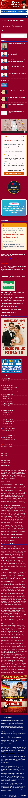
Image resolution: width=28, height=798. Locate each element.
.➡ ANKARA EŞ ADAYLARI (7, 383)
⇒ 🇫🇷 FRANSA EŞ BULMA (6, 437)
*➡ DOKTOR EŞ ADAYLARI (7, 426)
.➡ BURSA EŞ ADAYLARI (6, 389)
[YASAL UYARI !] (4, 85)
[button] (26, 16)
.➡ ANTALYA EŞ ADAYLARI (7, 385)
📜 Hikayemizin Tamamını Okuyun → (14, 173)
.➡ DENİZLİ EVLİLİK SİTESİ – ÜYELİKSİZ (9, 392)
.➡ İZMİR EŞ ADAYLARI (6, 405)
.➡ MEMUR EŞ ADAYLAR (6, 414)
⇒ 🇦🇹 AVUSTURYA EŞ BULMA (7, 430)
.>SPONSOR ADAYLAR (6, 378)
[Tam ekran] (25, 132)
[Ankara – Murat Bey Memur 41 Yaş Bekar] (4, 113)
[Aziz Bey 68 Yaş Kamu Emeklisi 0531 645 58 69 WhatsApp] (4, 46)
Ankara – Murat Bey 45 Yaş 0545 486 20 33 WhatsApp (17, 74)
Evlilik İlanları (4, 453)
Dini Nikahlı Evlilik (5, 448)
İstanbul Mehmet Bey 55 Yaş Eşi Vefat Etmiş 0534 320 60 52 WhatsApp (16, 60)
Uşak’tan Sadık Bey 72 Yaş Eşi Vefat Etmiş (16, 67)
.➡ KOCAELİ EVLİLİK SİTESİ (7, 410)
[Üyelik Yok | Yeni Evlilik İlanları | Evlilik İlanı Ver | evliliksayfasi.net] (14, 8)
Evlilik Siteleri (4, 455)
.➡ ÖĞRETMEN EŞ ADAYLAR (7, 421)
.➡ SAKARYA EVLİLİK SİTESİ (7, 423)
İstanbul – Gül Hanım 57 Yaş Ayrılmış (16, 97)
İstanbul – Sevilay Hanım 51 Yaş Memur (17, 90)
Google (14, 554)
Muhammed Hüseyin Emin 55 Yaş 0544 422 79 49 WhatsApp (17, 53)
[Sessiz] (22, 132)
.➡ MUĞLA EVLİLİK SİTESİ (7, 419)
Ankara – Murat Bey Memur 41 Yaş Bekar (16, 112)
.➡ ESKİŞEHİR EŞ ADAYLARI (7, 398)
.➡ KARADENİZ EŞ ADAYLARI (7, 408)
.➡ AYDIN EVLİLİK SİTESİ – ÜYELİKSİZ (9, 387)
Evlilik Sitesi (4, 458)
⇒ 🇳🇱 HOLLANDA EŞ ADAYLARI (8, 439)
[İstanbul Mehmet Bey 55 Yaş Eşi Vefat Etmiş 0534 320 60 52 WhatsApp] (4, 61)
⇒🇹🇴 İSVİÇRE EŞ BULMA (6, 444)
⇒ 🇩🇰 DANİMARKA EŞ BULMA (7, 435)
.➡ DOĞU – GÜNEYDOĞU (7, 394)
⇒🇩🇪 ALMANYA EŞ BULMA (7, 442)
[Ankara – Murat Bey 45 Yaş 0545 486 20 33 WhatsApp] (4, 75)
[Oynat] (3, 132)
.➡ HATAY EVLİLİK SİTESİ (6, 401)
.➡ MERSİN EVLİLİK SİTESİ (7, 417)
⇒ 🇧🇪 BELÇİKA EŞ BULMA (7, 433)
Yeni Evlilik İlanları (5, 462)
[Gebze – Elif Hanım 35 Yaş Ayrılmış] (4, 106)
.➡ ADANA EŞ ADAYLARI (6, 380)
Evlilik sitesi (18, 608)
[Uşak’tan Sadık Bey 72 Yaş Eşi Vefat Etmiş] (4, 68)
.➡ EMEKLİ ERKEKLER (6, 396)
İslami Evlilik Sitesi (5, 460)
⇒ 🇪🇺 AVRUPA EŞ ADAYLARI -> (8, 428)
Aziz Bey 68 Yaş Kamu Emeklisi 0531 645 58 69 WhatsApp (17, 44)
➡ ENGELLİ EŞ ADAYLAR (6, 446)
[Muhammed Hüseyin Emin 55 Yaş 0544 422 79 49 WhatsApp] (4, 54)
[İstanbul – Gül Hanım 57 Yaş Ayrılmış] (4, 99)
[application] (14, 126)
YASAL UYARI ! (11, 84)
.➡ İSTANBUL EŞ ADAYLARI (7, 403)
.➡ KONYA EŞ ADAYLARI (6, 412)
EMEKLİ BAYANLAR (5, 451)
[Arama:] (14, 36)
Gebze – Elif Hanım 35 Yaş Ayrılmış (16, 104)
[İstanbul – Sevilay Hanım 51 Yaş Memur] (4, 92)
